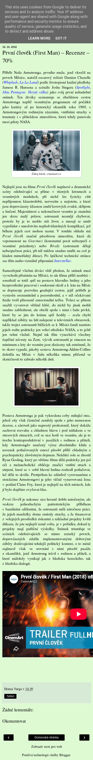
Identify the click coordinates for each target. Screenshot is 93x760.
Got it (61, 38)
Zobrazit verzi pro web (46, 746)
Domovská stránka (47, 737)
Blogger (64, 755)
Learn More (39, 38)
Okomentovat (14, 721)
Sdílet (10, 696)
